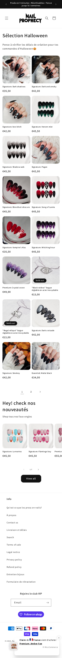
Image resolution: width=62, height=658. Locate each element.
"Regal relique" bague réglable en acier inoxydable (15, 331)
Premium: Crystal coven (13, 287)
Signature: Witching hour (43, 247)
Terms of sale (14, 544)
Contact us (12, 522)
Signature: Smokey (11, 373)
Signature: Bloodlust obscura (16, 207)
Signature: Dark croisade (43, 330)
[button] (6, 18)
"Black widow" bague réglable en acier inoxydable (45, 288)
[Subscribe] (47, 603)
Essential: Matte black (42, 373)
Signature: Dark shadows (13, 86)
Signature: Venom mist (42, 126)
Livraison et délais (17, 529)
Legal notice (13, 552)
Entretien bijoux (15, 574)
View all (31, 478)
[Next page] (40, 391)
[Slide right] (38, 469)
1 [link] (22, 391)
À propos (11, 515)
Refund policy (14, 566)
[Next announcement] (56, 4)
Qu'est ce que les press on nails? (24, 507)
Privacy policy (14, 559)
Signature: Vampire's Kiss (14, 247)
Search (10, 537)
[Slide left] (23, 469)
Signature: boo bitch (12, 126)
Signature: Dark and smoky (44, 86)
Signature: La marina (12, 451)
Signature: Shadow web (13, 167)
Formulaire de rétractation (21, 581)
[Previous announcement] (6, 4)
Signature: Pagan (40, 167)
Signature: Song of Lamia (43, 207)
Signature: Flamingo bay (40, 451)
